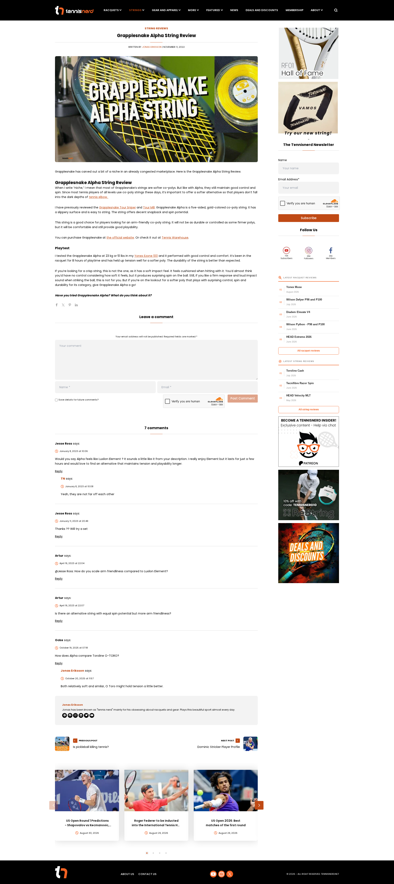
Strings (135, 10)
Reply (59, 471)
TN (63, 479)
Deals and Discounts (262, 10)
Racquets (111, 10)
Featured (213, 10)
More (192, 10)
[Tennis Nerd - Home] (74, 10)
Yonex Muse (294, 287)
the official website (120, 238)
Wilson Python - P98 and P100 (305, 324)
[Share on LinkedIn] (78, 306)
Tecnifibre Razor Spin (300, 383)
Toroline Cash (295, 370)
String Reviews (156, 28)
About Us (127, 874)
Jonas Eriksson (151, 47)
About (315, 10)
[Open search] (336, 10)
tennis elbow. (98, 197)
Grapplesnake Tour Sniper (117, 207)
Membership (294, 10)
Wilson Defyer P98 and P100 (304, 299)
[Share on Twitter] (65, 306)
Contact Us (147, 874)
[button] (53, 805)
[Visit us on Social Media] (213, 874)
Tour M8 (149, 207)
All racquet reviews (308, 350)
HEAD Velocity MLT (298, 395)
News (234, 10)
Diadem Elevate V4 (298, 312)
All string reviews (309, 409)
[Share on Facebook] (58, 306)
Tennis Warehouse (175, 238)
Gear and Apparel (165, 10)
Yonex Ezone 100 (146, 256)
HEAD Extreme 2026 (299, 336)
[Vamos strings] (308, 109)
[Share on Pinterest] (71, 306)
